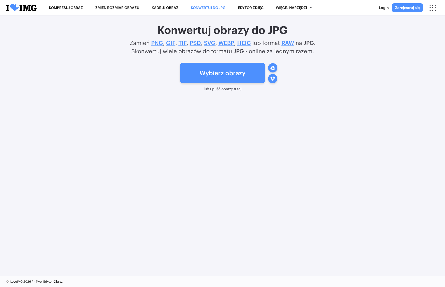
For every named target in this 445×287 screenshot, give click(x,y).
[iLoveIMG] (21, 8)
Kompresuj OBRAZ (66, 7)
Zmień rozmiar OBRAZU (117, 7)
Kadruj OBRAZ (165, 7)
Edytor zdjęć (250, 7)
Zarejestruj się (407, 7)
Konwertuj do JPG (208, 7)
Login (384, 7)
